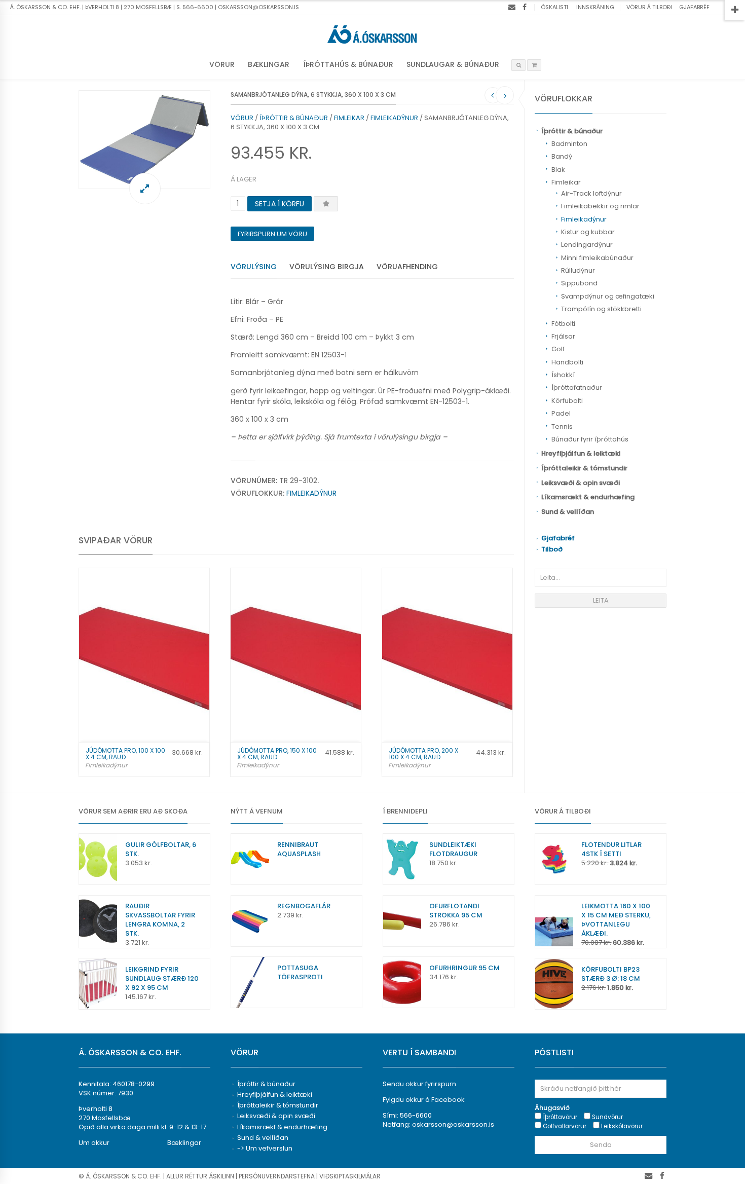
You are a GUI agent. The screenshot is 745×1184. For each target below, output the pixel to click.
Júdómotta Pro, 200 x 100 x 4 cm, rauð (423, 753)
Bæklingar (268, 64)
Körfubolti (567, 400)
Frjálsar (563, 336)
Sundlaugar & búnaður (452, 64)
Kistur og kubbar (588, 232)
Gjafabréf (694, 7)
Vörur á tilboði (649, 7)
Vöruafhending (407, 267)
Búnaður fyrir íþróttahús (589, 439)
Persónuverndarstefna (277, 1176)
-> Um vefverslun (264, 1148)
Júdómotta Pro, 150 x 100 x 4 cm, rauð (277, 753)
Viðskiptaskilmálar (350, 1176)
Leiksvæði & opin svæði (580, 483)
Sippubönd (579, 283)
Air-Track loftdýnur (591, 193)
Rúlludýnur (578, 270)
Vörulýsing (254, 267)
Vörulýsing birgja (326, 267)
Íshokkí (563, 375)
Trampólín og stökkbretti (601, 309)
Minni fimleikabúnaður (597, 258)
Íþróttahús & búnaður (348, 64)
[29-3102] (144, 139)
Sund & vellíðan (567, 511)
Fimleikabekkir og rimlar (600, 206)
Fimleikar (566, 182)
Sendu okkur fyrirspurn (419, 1084)
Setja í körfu (279, 204)
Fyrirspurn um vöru (272, 234)
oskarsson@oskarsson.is (453, 1124)
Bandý (561, 156)
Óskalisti (554, 7)
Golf (558, 349)
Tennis (562, 426)
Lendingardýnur (587, 244)
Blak (558, 169)
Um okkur (94, 1143)
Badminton (569, 144)
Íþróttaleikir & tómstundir (584, 468)
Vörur (222, 64)
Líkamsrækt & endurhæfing (588, 497)
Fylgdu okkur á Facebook (424, 1099)
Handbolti (567, 362)
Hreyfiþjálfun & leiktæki (580, 453)
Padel (561, 413)
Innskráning (595, 7)
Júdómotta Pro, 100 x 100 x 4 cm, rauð (125, 753)
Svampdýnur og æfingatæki (607, 296)
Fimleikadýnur (584, 219)
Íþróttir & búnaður (572, 131)
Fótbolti (563, 323)
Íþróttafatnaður (576, 387)
